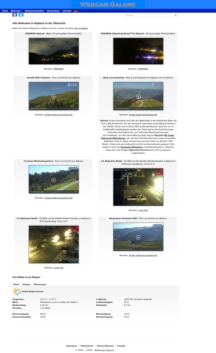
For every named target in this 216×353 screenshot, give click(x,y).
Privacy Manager (105, 345)
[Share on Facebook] (14, 15)
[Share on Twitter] (21, 15)
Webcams (16, 10)
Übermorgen (40, 284)
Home (5, 10)
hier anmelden (81, 28)
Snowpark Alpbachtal (131, 147)
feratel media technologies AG (59, 115)
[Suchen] (176, 15)
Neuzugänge (53, 10)
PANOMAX (59, 69)
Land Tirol (143, 210)
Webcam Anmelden (34, 10)
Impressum (71, 345)
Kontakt (121, 345)
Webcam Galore (104, 350)
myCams (67, 10)
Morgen (26, 284)
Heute (16, 284)
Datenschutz (87, 345)
